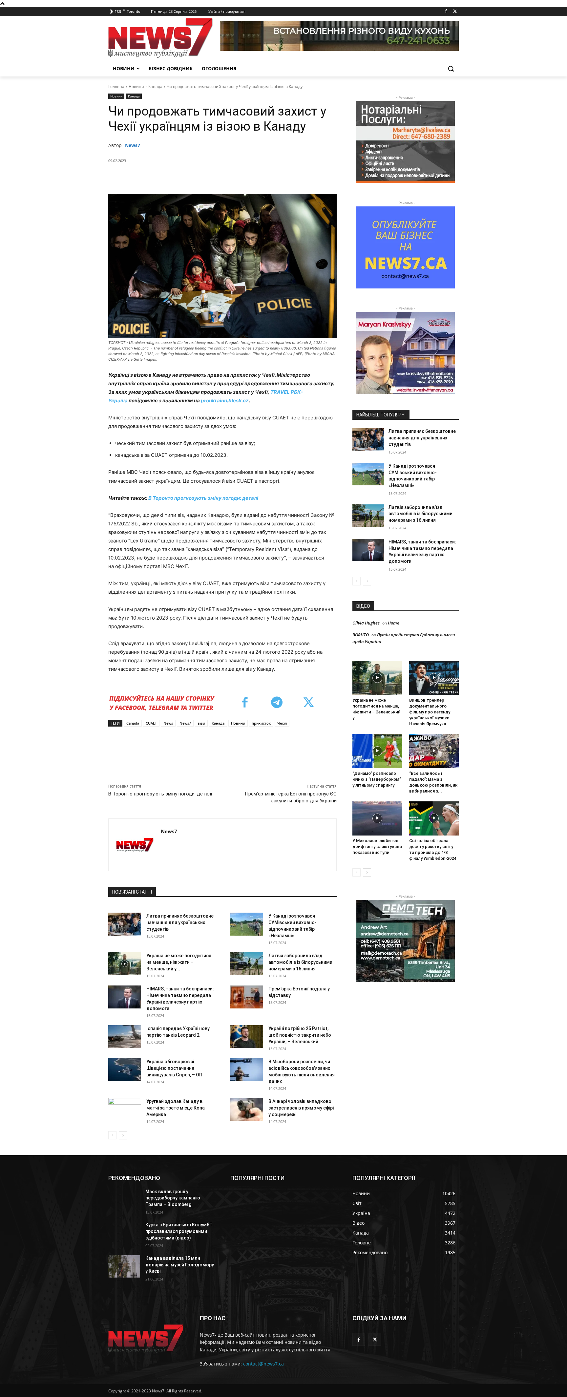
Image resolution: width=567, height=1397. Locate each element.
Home (393, 623)
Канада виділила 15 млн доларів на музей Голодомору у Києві (179, 1265)
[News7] (135, 845)
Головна (116, 86)
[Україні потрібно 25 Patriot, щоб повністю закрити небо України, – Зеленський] (246, 1036)
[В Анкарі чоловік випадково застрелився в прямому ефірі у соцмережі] (246, 1109)
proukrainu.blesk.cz (225, 400)
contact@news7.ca (263, 1364)
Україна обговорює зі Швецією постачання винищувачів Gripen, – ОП (174, 1068)
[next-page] (123, 1135)
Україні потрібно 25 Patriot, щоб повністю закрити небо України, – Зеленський (299, 1035)
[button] (451, 68)
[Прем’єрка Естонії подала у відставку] (246, 996)
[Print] (270, 177)
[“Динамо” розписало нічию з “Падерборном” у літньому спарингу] (377, 751)
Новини (136, 86)
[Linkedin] (225, 177)
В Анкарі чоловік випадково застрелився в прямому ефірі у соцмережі (301, 1108)
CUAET (151, 723)
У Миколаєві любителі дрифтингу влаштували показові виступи (377, 846)
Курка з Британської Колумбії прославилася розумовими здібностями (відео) (178, 1231)
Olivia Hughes (366, 623)
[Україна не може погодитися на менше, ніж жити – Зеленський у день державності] (124, 963)
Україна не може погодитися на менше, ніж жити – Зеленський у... (178, 962)
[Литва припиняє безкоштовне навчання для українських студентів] (124, 924)
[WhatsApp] (210, 177)
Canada (132, 723)
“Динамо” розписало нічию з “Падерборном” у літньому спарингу (376, 779)
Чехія (282, 723)
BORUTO (360, 635)
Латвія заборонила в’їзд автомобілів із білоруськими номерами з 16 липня (300, 962)
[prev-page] (112, 1135)
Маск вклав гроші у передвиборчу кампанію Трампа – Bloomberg (172, 1198)
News (168, 723)
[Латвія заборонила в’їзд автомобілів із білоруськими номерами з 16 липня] (246, 963)
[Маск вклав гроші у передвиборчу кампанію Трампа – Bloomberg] (124, 1200)
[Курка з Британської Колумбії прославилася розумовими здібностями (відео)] (124, 1233)
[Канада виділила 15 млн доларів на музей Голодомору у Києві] (124, 1266)
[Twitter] (455, 11)
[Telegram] (240, 177)
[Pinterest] (195, 177)
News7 (132, 145)
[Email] (255, 177)
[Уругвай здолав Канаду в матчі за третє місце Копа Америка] (124, 1109)
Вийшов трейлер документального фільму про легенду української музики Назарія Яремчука (429, 712)
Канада (155, 86)
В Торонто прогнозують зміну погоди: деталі (203, 498)
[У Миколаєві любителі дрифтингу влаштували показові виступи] (377, 818)
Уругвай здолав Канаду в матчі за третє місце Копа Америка (175, 1108)
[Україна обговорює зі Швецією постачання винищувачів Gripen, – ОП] (124, 1069)
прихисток (261, 723)
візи (201, 723)
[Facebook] (446, 11)
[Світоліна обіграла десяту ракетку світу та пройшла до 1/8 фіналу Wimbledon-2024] (434, 818)
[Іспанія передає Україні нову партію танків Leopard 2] (124, 1036)
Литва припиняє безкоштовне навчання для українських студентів (180, 922)
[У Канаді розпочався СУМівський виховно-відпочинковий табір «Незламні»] (246, 924)
